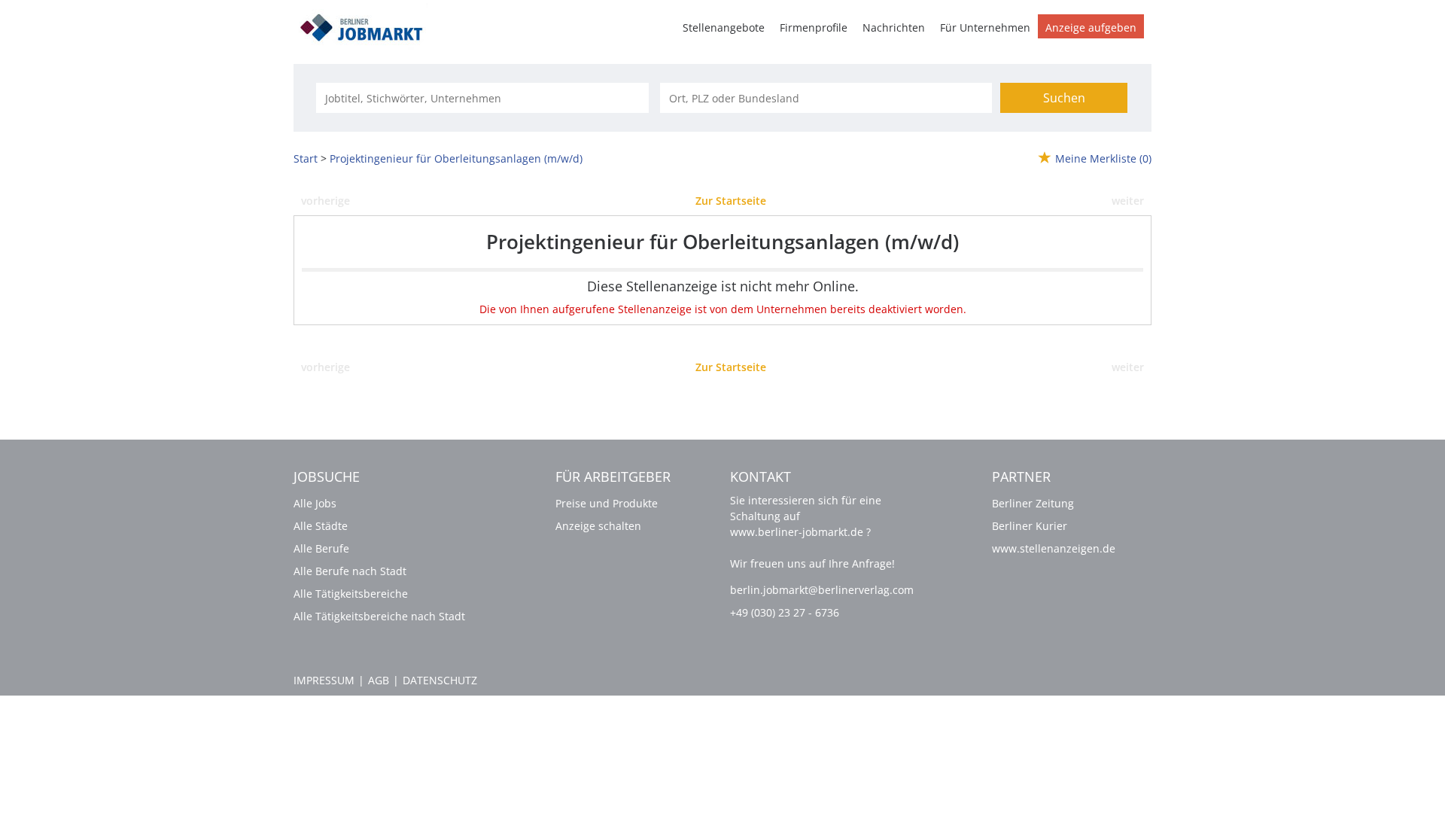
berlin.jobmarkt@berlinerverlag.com (822, 590)
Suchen (1064, 98)
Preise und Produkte (606, 503)
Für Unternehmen (985, 27)
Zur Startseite (730, 200)
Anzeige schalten (598, 526)
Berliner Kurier (1029, 526)
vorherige (325, 200)
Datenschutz (440, 680)
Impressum (324, 680)
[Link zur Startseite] (367, 25)
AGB (378, 680)
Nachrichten (893, 27)
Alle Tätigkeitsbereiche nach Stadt (379, 616)
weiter (1128, 200)
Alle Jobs (315, 503)
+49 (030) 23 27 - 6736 (784, 612)
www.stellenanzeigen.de (1053, 548)
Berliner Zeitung (1033, 503)
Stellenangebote (724, 27)
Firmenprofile (813, 27)
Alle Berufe (321, 548)
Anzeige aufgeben (1090, 27)
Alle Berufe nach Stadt (350, 571)
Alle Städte (321, 526)
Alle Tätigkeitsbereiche (351, 593)
